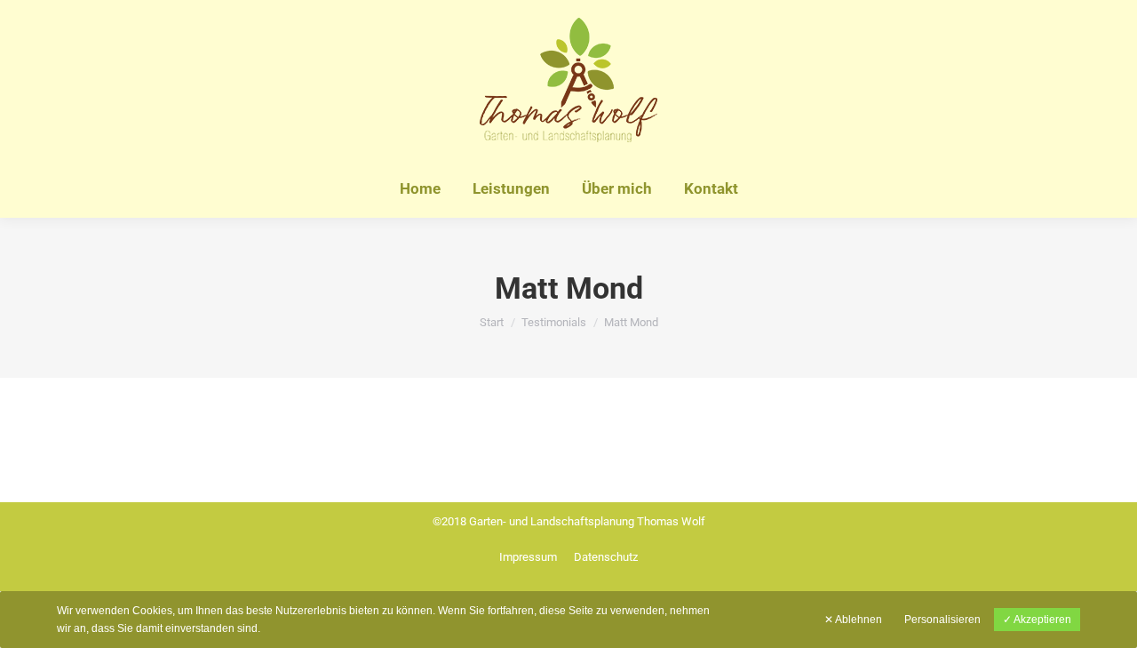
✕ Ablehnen (853, 619)
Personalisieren (942, 619)
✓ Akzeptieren (1037, 619)
